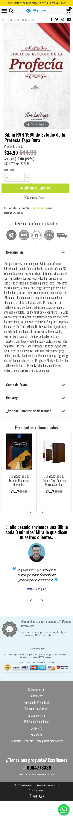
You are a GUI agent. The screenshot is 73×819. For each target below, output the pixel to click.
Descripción (14, 251)
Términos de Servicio (36, 708)
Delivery (12, 397)
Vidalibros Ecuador (29, 785)
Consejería (36, 728)
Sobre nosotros (36, 689)
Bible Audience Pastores (22, 20)
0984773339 (38, 767)
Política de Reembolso (36, 721)
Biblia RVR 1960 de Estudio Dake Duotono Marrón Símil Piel (54, 480)
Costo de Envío (16, 384)
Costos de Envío (36, 715)
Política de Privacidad (36, 702)
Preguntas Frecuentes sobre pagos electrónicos (36, 741)
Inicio (4, 20)
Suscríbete (36, 734)
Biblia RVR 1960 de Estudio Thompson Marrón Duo (19, 480)
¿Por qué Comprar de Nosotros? (28, 410)
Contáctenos (37, 695)
